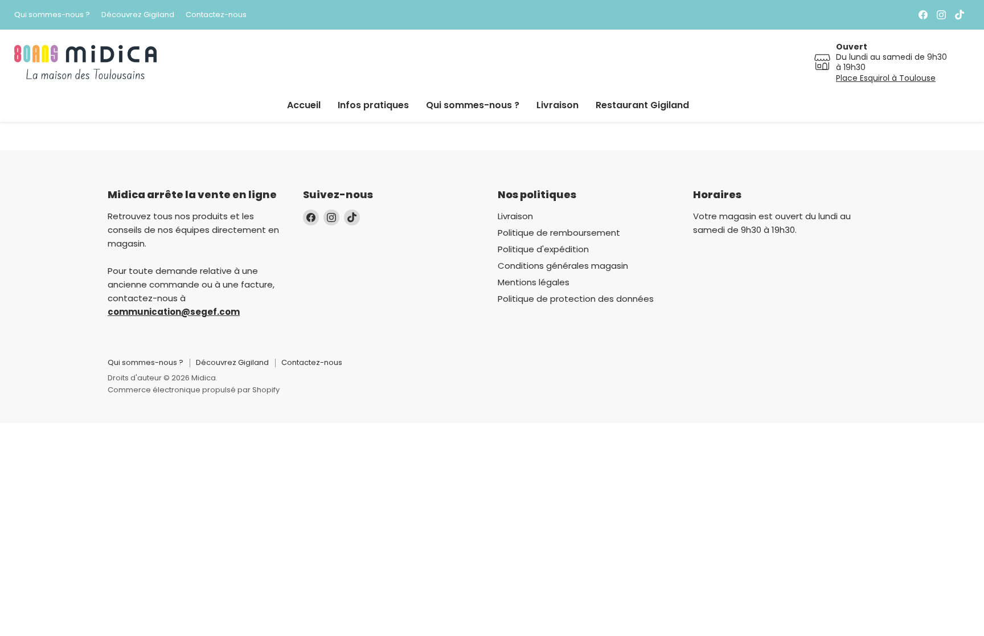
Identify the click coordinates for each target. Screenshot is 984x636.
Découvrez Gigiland (137, 15)
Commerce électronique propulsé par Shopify (194, 389)
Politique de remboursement (559, 233)
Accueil (304, 105)
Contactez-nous (216, 15)
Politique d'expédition (543, 249)
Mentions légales (533, 282)
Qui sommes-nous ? (52, 15)
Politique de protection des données (576, 299)
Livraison (557, 105)
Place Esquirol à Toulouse (886, 78)
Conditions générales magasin (563, 266)
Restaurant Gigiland (642, 105)
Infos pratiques (373, 105)
